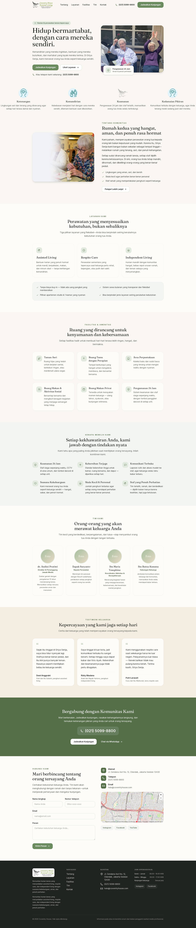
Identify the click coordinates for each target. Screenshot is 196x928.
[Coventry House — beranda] (42, 4)
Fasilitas (86, 5)
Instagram (107, 828)
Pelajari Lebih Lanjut (114, 189)
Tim (95, 5)
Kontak (103, 5)
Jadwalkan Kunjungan (150, 5)
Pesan (35, 823)
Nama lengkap (39, 799)
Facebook (120, 828)
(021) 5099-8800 (127, 5)
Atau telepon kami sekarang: (57, 74)
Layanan (75, 5)
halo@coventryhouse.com (120, 787)
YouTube (133, 828)
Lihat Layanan (69, 67)
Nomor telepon (72, 799)
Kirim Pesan (41, 846)
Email (34, 811)
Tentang (64, 5)
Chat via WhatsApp (110, 742)
